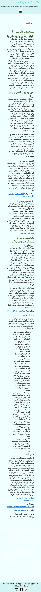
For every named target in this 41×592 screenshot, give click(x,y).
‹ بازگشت (29, 23)
